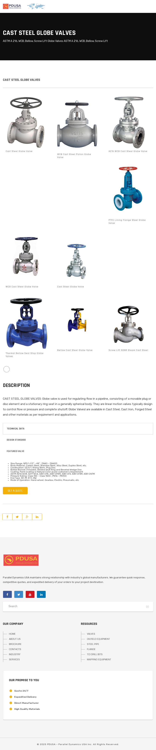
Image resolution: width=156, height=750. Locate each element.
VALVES (91, 634)
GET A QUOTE (15, 490)
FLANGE (91, 649)
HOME (12, 634)
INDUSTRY (14, 654)
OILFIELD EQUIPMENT (98, 639)
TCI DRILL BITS (95, 654)
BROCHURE (15, 644)
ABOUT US (15, 639)
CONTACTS (15, 649)
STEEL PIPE (93, 644)
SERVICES (14, 659)
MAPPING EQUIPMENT (99, 659)
